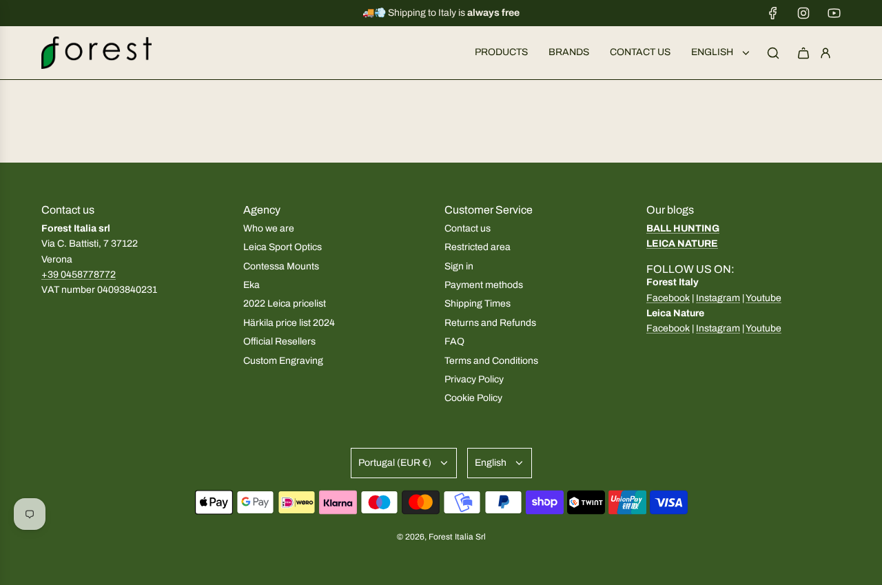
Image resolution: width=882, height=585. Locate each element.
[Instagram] (803, 13)
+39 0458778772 (78, 274)
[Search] (773, 53)
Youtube (763, 298)
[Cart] (803, 53)
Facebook (668, 298)
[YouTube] (834, 13)
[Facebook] (773, 13)
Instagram (718, 298)
